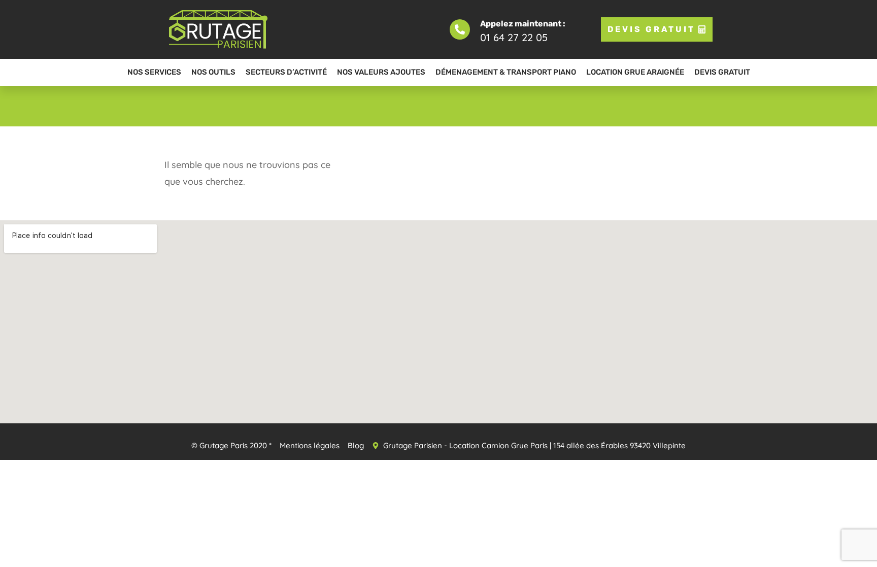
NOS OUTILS (213, 72)
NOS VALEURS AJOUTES (381, 72)
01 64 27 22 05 (514, 37)
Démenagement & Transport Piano (505, 72)
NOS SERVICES (154, 72)
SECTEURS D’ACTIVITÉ (286, 72)
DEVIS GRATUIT (722, 72)
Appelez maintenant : (522, 23)
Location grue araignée (635, 72)
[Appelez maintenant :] (460, 29)
